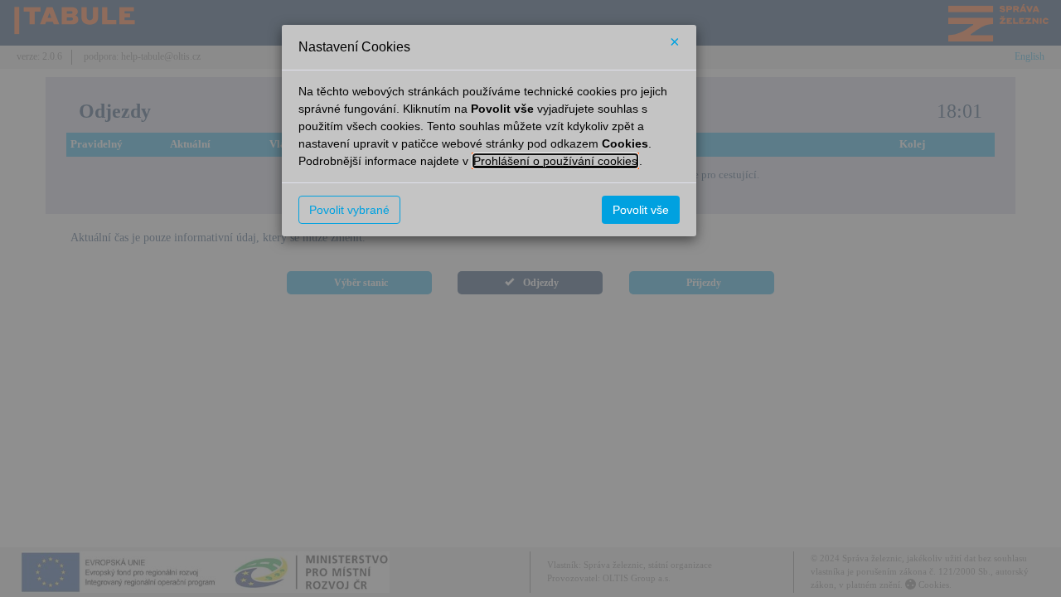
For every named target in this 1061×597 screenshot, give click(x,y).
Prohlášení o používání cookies (555, 160)
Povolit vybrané (349, 209)
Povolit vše (641, 209)
